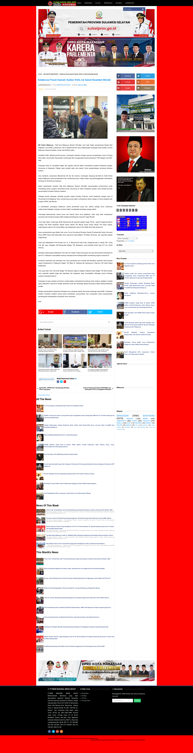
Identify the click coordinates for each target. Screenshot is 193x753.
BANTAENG (149, 415)
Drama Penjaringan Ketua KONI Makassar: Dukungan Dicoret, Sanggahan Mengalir (97, 388)
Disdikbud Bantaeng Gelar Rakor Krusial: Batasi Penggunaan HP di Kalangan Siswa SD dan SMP (74, 646)
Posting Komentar (44, 395)
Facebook (75, 312)
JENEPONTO (121, 421)
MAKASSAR (123, 415)
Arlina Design (100, 740)
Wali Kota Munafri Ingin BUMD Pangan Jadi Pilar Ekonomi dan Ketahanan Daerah (98, 351)
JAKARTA (129, 419)
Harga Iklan (85, 693)
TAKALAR (146, 421)
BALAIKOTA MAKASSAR (51, 74)
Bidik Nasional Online (65, 379)
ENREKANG (138, 423)
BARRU (145, 419)
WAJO (137, 425)
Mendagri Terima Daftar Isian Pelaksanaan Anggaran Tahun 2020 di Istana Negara (70, 483)
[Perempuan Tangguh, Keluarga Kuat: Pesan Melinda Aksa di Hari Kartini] (99, 361)
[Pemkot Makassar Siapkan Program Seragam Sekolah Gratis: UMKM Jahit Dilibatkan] (75, 341)
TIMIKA (150, 427)
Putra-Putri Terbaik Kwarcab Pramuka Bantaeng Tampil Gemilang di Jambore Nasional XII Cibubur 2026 (79, 510)
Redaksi (84, 696)
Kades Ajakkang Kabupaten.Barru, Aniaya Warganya (60, 435)
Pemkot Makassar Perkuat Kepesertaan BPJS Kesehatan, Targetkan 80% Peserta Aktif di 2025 (73, 371)
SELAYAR (127, 427)
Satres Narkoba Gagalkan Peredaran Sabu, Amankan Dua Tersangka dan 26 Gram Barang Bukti (74, 568)
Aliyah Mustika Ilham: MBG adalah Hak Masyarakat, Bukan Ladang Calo (49, 370)
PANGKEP (148, 423)
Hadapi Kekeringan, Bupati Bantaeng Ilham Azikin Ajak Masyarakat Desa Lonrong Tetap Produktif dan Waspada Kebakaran (139, 285)
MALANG (119, 425)
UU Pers (84, 698)
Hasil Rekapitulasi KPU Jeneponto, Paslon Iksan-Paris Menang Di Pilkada (67, 493)
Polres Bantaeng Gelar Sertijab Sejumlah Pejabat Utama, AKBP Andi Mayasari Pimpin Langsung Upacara (77, 607)
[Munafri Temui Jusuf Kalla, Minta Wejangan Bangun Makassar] (50, 341)
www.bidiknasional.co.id (122, 740)
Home (40, 74)
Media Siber (141, 740)
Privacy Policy (86, 700)
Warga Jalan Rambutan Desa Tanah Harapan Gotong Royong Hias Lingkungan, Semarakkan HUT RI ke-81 (77, 578)
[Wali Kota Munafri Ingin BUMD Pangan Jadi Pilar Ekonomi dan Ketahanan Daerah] (99, 341)
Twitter (100, 312)
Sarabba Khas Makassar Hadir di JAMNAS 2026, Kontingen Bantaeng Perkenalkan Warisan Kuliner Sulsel (79, 535)
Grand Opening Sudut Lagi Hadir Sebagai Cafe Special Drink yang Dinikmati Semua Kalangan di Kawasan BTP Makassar (139, 325)
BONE (129, 423)
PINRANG (145, 425)
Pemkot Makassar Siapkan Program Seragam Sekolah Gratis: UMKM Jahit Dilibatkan (73, 351)
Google (50, 312)
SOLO (135, 427)
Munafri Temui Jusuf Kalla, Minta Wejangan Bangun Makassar (47, 350)
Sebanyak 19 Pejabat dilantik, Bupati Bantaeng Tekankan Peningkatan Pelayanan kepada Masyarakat (76, 627)
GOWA (134, 421)
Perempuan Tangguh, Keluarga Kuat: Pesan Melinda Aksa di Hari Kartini (98, 370)
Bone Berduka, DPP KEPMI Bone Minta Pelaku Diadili (61, 454)
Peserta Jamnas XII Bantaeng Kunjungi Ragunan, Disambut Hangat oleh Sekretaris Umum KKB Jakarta (78, 518)
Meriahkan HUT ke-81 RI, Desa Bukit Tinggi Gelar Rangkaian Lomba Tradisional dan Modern (75, 543)
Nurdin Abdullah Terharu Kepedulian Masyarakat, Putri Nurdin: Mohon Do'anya (69, 473)
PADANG (142, 427)
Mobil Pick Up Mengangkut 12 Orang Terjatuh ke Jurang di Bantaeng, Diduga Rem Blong (72, 588)
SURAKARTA (120, 429)
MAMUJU (120, 423)
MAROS (128, 425)
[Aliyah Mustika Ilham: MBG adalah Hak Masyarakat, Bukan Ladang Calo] (50, 361)
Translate (131, 241)
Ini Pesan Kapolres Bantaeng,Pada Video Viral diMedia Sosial (63, 405)
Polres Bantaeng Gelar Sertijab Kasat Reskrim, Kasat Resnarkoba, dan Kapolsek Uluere (71, 617)
